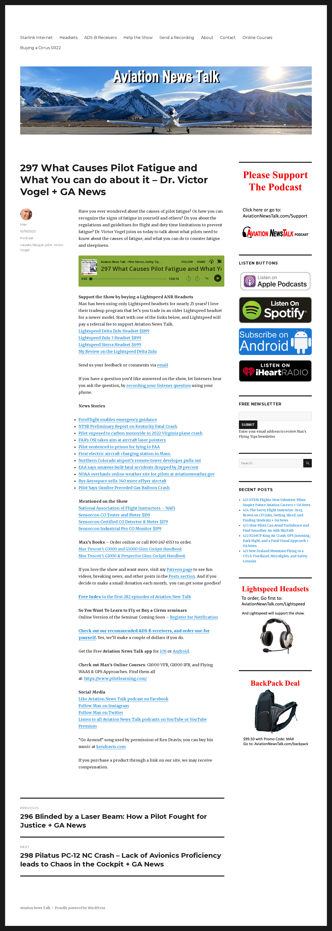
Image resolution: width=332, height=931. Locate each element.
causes (25, 245)
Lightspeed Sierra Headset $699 (110, 344)
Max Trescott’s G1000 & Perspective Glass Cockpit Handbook (132, 555)
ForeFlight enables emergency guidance (118, 419)
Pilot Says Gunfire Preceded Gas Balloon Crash (124, 487)
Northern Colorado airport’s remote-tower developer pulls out (140, 460)
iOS (163, 651)
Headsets (69, 37)
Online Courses (257, 37)
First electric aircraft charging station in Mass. (125, 453)
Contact (228, 37)
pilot (48, 245)
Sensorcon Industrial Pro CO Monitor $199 (120, 528)
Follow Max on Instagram (104, 705)
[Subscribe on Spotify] (275, 310)
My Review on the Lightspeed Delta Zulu (118, 351)
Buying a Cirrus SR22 (40, 48)
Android (181, 651)
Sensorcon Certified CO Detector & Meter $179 (123, 521)
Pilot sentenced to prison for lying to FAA (119, 446)
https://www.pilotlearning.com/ (115, 678)
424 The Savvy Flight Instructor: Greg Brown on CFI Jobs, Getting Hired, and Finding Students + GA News (273, 515)
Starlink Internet (36, 37)
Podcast (26, 238)
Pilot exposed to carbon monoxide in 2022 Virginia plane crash (140, 433)
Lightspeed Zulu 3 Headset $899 (110, 337)
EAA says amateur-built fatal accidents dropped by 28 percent (138, 467)
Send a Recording (176, 37)
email (162, 365)
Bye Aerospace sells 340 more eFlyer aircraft (122, 480)
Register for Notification (194, 617)
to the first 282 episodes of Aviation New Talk (135, 596)
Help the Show (138, 37)
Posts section (182, 576)
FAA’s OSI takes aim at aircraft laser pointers (122, 440)
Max (23, 224)
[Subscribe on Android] (275, 341)
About (207, 37)
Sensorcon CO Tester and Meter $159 (114, 514)
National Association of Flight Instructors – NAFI (127, 508)
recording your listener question (158, 385)
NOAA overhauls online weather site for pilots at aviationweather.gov (147, 474)
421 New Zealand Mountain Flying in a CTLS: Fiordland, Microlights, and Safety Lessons (275, 556)
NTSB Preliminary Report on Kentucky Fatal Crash (128, 426)
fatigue (38, 245)
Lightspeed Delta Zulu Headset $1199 (114, 331)
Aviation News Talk (35, 908)
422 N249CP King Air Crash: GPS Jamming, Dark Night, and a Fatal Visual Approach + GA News (276, 541)
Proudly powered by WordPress (80, 908)
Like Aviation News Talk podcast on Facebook (123, 698)
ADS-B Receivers (100, 37)
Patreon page (179, 569)
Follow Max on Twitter (101, 712)
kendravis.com (111, 746)
